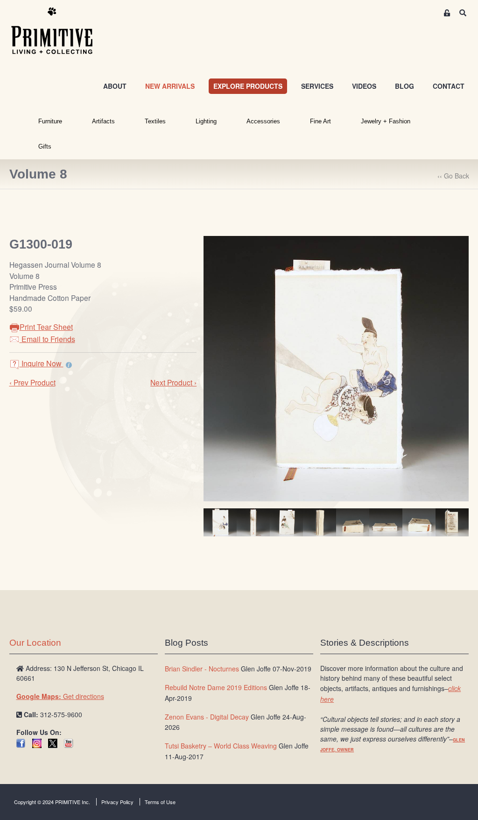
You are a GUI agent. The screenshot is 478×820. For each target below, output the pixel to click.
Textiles (155, 121)
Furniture (50, 121)
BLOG (404, 86)
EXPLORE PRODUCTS (247, 86)
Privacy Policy (117, 802)
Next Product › (173, 382)
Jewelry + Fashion (385, 121)
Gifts (44, 146)
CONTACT (448, 86)
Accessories (263, 121)
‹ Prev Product (32, 382)
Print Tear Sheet (46, 326)
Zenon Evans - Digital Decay (207, 716)
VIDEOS (364, 86)
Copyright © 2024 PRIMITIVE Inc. (52, 802)
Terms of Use (160, 802)
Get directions (60, 696)
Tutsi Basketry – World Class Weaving (221, 745)
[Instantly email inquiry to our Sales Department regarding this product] (68, 364)
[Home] (58, 31)
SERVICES (317, 86)
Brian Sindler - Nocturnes (202, 668)
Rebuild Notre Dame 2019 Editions (216, 687)
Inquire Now (41, 363)
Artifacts (103, 121)
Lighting (206, 121)
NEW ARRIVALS (170, 86)
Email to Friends (47, 339)
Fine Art (320, 121)
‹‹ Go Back (453, 175)
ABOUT (115, 86)
